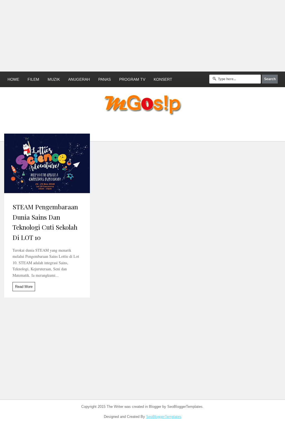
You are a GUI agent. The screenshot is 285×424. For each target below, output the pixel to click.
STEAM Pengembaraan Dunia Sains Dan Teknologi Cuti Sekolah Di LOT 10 (45, 222)
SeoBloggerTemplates (163, 417)
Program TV (132, 79)
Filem (33, 79)
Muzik (54, 79)
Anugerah (79, 79)
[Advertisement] (135, 35)
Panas (104, 79)
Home (13, 79)
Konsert (163, 79)
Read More (24, 287)
